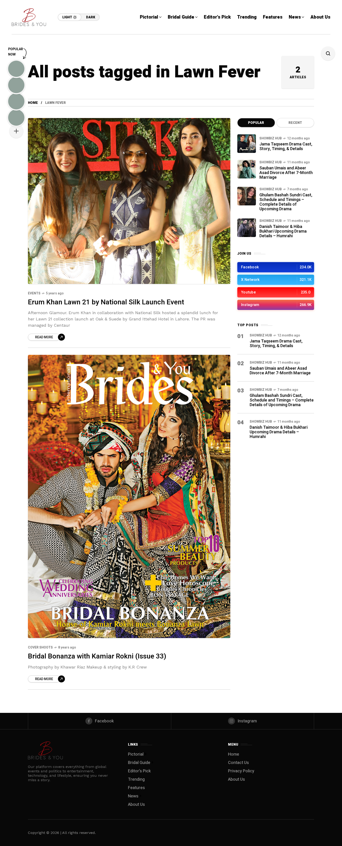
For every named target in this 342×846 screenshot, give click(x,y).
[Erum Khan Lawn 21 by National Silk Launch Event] (129, 201)
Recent (295, 122)
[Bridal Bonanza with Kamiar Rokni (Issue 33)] (129, 496)
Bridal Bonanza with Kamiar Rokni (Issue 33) (97, 656)
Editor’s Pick (139, 771)
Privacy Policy (241, 771)
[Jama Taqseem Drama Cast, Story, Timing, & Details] (246, 143)
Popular (256, 122)
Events (34, 293)
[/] (275, 267)
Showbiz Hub (270, 138)
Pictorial (136, 754)
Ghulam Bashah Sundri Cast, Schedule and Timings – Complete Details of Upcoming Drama (285, 202)
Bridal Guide (139, 763)
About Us (136, 804)
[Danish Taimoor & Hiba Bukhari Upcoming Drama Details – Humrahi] (246, 227)
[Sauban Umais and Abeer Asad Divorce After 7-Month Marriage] (246, 169)
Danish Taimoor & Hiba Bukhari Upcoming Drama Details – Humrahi (283, 231)
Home (33, 102)
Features (136, 788)
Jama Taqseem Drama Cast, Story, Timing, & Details (285, 146)
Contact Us (238, 763)
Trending (136, 779)
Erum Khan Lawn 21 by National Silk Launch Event (106, 302)
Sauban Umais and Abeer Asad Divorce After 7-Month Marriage (286, 173)
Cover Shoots (40, 647)
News (133, 796)
